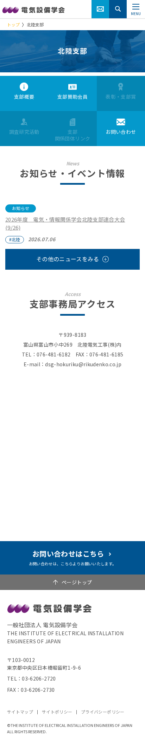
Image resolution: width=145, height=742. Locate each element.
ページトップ (77, 582)
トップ (13, 24)
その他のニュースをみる (67, 259)
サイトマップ (20, 712)
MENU (136, 13)
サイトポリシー (57, 712)
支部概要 (24, 96)
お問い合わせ (121, 131)
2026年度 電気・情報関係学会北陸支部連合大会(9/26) (65, 223)
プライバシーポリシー (103, 712)
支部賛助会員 (72, 96)
